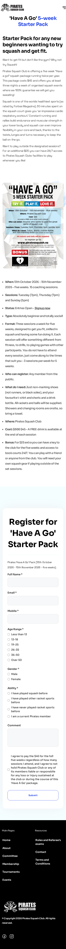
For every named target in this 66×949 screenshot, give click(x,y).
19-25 (15, 644)
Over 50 (16, 660)
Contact (40, 852)
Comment (14, 725)
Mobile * (13, 611)
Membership (10, 864)
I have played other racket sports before (32, 700)
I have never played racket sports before (32, 709)
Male (14, 674)
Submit (33, 795)
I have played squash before (29, 693)
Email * (12, 592)
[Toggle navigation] (64, 7)
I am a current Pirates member (31, 716)
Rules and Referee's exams (48, 842)
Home (6, 840)
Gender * (13, 669)
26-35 (15, 649)
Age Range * (16, 629)
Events (6, 880)
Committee (10, 856)
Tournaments (11, 872)
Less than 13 (19, 634)
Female (16, 679)
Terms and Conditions (42, 861)
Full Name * (15, 574)
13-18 (14, 639)
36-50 (15, 655)
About (6, 848)
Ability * (13, 688)
